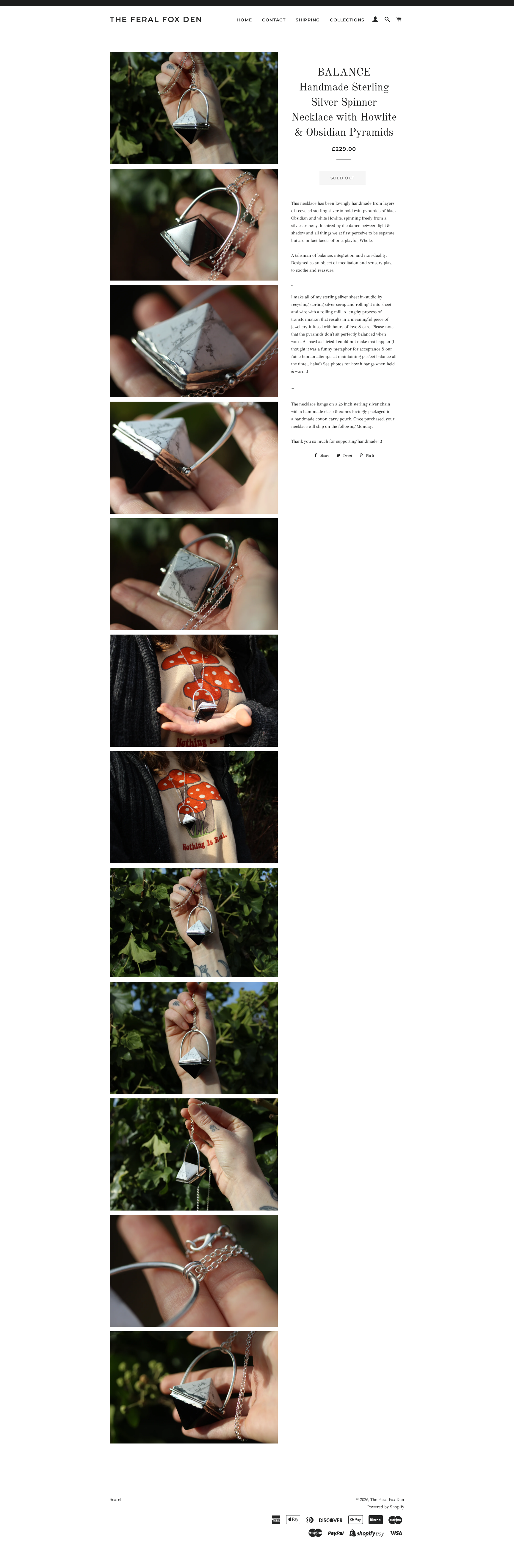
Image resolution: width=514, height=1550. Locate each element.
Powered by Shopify (385, 1507)
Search (116, 1499)
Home (244, 20)
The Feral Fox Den (156, 19)
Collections (347, 20)
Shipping (308, 20)
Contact (274, 20)
